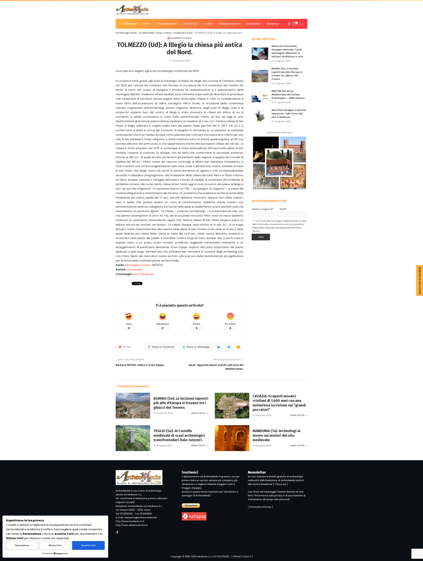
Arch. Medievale (143, 274)
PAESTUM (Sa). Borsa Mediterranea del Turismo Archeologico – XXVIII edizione (288, 95)
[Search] (301, 24)
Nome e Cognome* (263, 209)
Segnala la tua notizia (420, 280)
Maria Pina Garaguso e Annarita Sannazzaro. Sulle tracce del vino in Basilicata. (288, 114)
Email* (283, 209)
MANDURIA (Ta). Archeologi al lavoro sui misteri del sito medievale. (276, 435)
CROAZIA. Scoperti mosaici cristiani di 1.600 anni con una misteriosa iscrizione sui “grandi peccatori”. (279, 403)
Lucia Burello (135, 269)
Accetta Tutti (88, 545)
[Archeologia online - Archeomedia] (132, 10)
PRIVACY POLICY (242, 556)
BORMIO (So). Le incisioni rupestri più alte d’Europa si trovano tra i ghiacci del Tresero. (181, 403)
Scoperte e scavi (181, 38)
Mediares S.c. (204, 556)
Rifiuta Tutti (55, 545)
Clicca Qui (280, 484)
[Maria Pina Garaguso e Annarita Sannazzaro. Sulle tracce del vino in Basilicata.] (260, 116)
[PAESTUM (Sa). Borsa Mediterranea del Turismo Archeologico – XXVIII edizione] (260, 97)
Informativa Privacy (260, 507)
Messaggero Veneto (138, 265)
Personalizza (22, 545)
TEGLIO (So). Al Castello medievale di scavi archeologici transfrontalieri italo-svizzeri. (179, 435)
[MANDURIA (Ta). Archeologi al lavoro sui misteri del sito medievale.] (232, 438)
